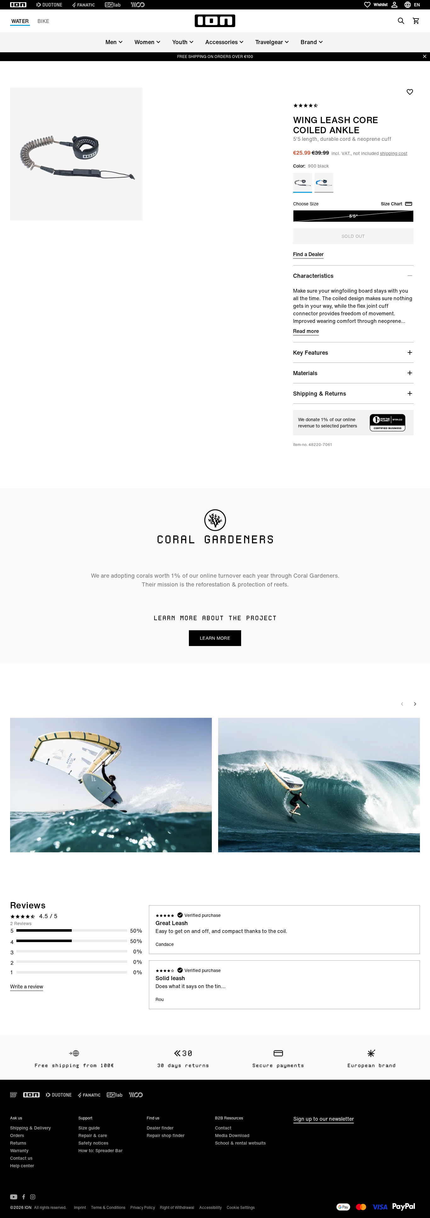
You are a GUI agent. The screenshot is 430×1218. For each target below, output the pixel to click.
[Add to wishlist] (410, 92)
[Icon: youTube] (13, 1196)
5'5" (353, 216)
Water (20, 21)
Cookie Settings (241, 1207)
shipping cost (393, 153)
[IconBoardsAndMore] (13, 1094)
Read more (306, 331)
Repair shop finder (165, 1135)
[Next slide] (415, 704)
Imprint (80, 1207)
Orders (17, 1135)
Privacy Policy (142, 1207)
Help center (22, 1165)
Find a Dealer (308, 254)
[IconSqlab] (113, 4)
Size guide (89, 1127)
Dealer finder (160, 1127)
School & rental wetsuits (240, 1143)
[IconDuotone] (49, 4)
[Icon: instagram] (32, 1196)
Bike (43, 21)
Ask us (16, 1118)
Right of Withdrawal (177, 1207)
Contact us (21, 1158)
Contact (223, 1127)
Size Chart (391, 204)
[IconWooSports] (138, 4)
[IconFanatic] (83, 4)
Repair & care (92, 1135)
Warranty (19, 1150)
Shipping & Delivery (30, 1127)
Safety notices (93, 1143)
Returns (18, 1143)
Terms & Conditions (108, 1207)
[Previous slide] (402, 704)
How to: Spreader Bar (100, 1150)
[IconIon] (18, 4)
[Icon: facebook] (23, 1196)
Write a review (26, 986)
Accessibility (210, 1207)
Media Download (232, 1135)
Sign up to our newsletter (323, 1119)
